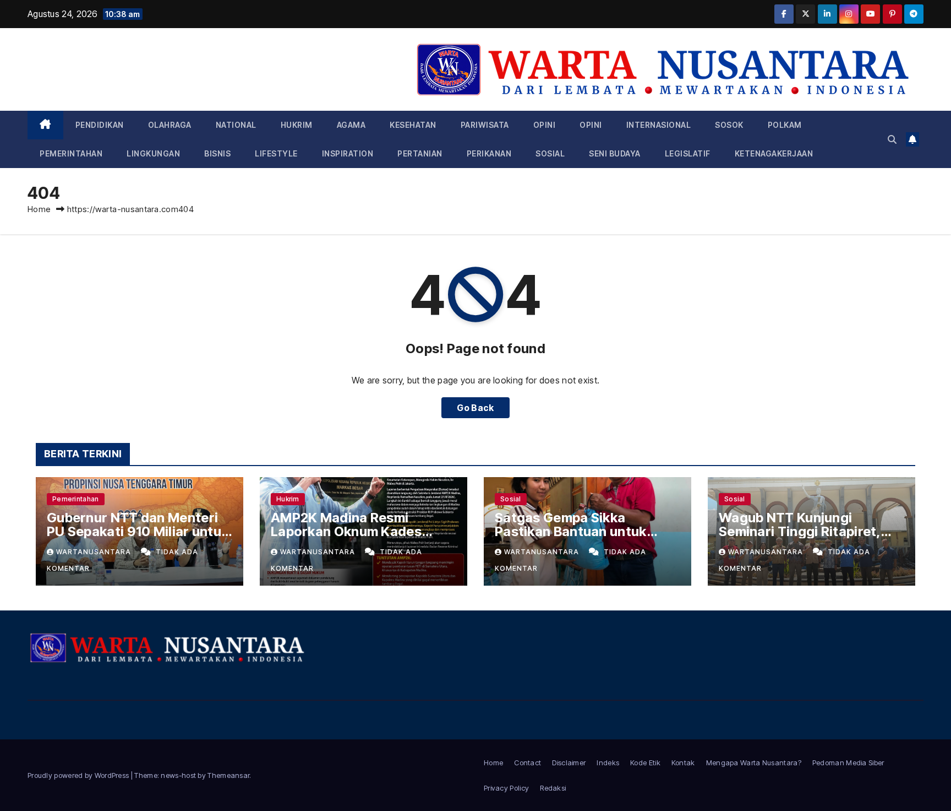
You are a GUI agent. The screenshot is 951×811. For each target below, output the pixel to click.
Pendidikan (99, 124)
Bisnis (217, 153)
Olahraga (170, 124)
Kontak (683, 762)
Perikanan (489, 153)
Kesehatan (413, 124)
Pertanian (419, 153)
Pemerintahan (71, 153)
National (236, 124)
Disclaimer (569, 762)
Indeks (608, 762)
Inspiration (348, 153)
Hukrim (297, 124)
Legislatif (687, 153)
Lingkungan (153, 153)
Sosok (729, 124)
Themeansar (228, 775)
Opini (544, 124)
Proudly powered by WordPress (79, 775)
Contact (527, 762)
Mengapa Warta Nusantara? (753, 762)
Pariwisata (485, 124)
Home (39, 209)
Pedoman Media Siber (848, 762)
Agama (351, 124)
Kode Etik (645, 762)
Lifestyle (276, 153)
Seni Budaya (615, 153)
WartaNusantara (94, 552)
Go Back (475, 407)
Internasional (658, 124)
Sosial (550, 153)
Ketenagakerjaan (774, 153)
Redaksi (553, 787)
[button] (892, 139)
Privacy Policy (506, 787)
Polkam (785, 124)
